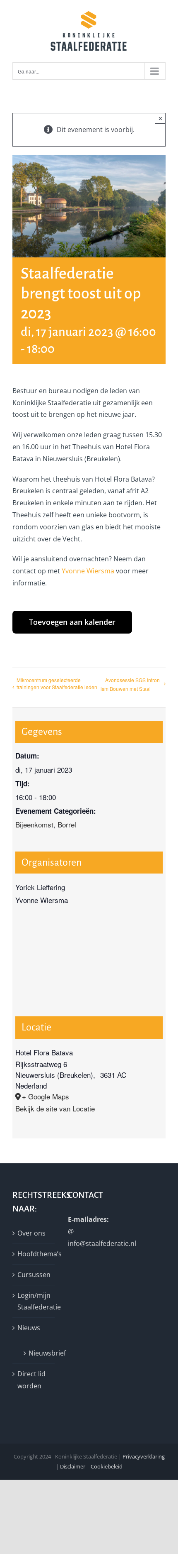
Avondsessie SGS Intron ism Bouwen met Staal (130, 684)
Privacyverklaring (144, 1456)
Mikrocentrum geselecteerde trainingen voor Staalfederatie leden (57, 683)
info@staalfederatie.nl (102, 1243)
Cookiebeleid (107, 1466)
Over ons (31, 1233)
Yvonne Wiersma (88, 570)
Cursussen (34, 1274)
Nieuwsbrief (37, 1353)
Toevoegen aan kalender (72, 622)
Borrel (67, 824)
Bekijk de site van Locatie (55, 1108)
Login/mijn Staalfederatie (34, 1301)
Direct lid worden (31, 1379)
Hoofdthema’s (34, 1253)
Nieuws (28, 1327)
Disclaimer (72, 1466)
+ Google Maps (45, 1096)
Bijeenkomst (34, 824)
